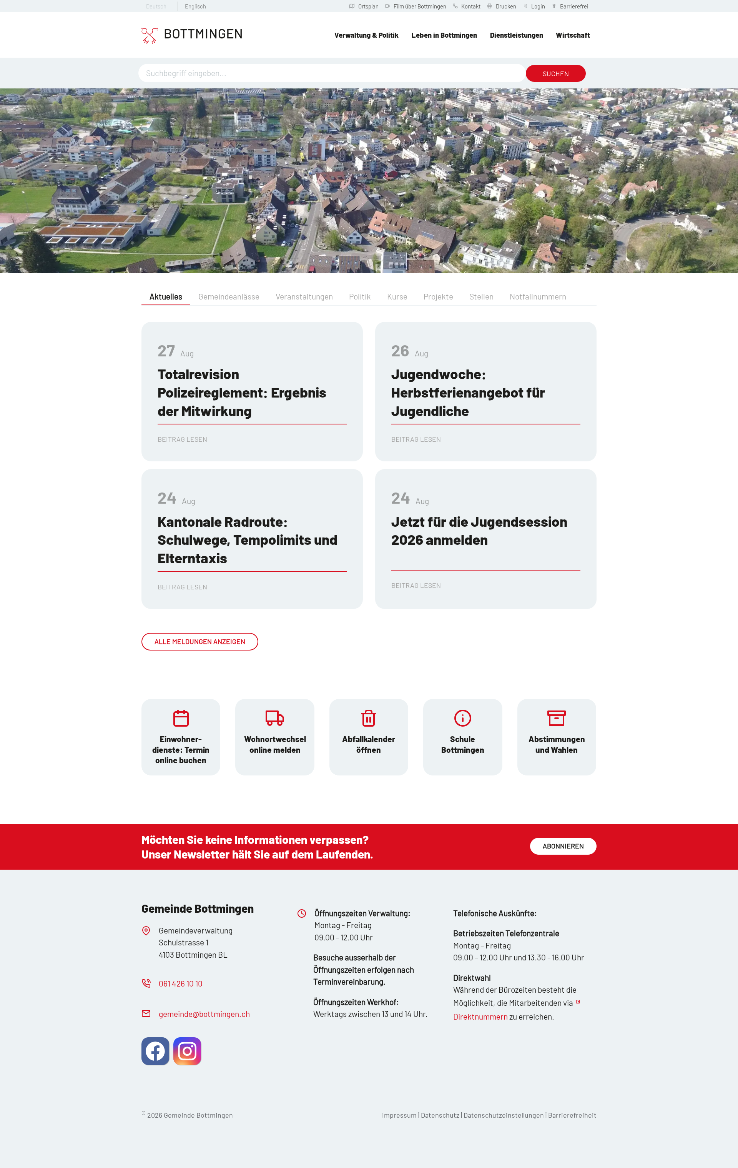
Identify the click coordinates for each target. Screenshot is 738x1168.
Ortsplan (368, 6)
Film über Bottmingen (420, 6)
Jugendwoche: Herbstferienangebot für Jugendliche (468, 392)
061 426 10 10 (181, 983)
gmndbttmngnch (204, 1013)
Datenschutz (440, 1115)
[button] (155, 1051)
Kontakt (470, 6)
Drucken (506, 6)
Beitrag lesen (182, 439)
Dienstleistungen (516, 35)
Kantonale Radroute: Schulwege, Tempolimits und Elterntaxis (247, 539)
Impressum (399, 1115)
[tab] (165, 296)
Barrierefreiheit (572, 1115)
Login (538, 6)
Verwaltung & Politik (366, 35)
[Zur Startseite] (191, 36)
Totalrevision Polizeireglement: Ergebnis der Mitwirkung (242, 392)
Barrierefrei (574, 6)
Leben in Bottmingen (444, 35)
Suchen (556, 73)
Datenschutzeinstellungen (504, 1115)
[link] (180, 737)
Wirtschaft (573, 35)
